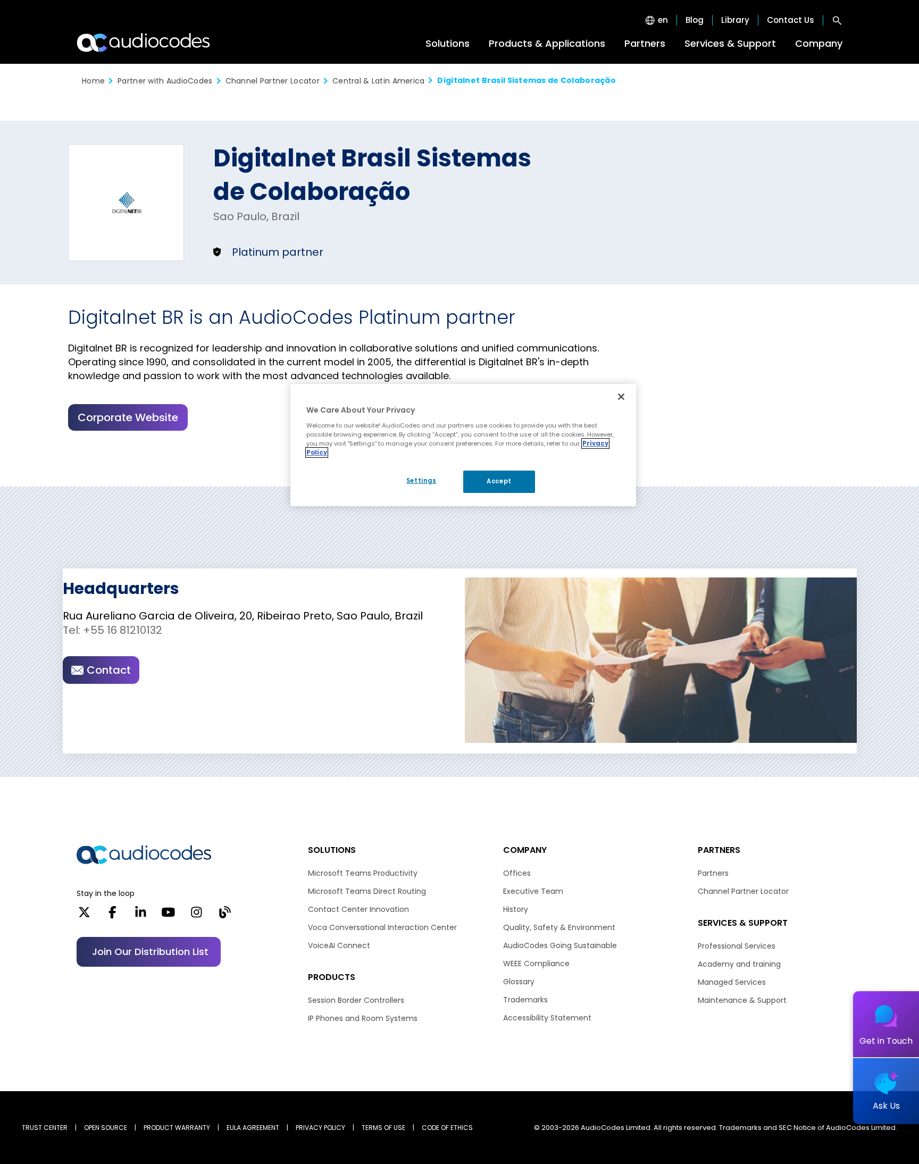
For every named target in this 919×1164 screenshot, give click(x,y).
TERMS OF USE (383, 1127)
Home (93, 81)
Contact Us (790, 20)
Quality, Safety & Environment (559, 927)
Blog (695, 20)
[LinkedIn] (140, 915)
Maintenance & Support (742, 1000)
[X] (84, 915)
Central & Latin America (378, 81)
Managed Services (732, 982)
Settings (421, 480)
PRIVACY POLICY (320, 1127)
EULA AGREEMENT (253, 1127)
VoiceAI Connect (339, 945)
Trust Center (45, 1127)
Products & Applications (547, 43)
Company (818, 43)
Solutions (447, 43)
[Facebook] (112, 915)
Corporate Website (128, 417)
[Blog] (224, 915)
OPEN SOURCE (105, 1127)
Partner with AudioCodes (165, 81)
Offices (517, 873)
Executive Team (533, 891)
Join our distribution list (150, 951)
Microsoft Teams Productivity (362, 873)
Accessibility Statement (547, 1017)
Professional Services (736, 946)
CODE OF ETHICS (447, 1127)
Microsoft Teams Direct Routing (367, 891)
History (515, 909)
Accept (499, 481)
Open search (837, 20)
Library (735, 20)
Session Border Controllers (356, 1000)
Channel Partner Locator (272, 81)
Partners (644, 43)
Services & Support (730, 43)
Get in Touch (886, 1041)
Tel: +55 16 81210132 (112, 630)
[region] (463, 445)
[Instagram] (196, 915)
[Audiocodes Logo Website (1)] (144, 42)
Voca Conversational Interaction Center (382, 927)
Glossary (518, 981)
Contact (109, 670)
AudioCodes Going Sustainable (560, 945)
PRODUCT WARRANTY (177, 1127)
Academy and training (739, 964)
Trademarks (525, 999)
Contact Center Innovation (358, 909)
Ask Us (886, 1106)
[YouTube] (168, 915)
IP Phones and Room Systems (362, 1018)
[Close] (621, 396)
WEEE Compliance (536, 963)
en (663, 20)
